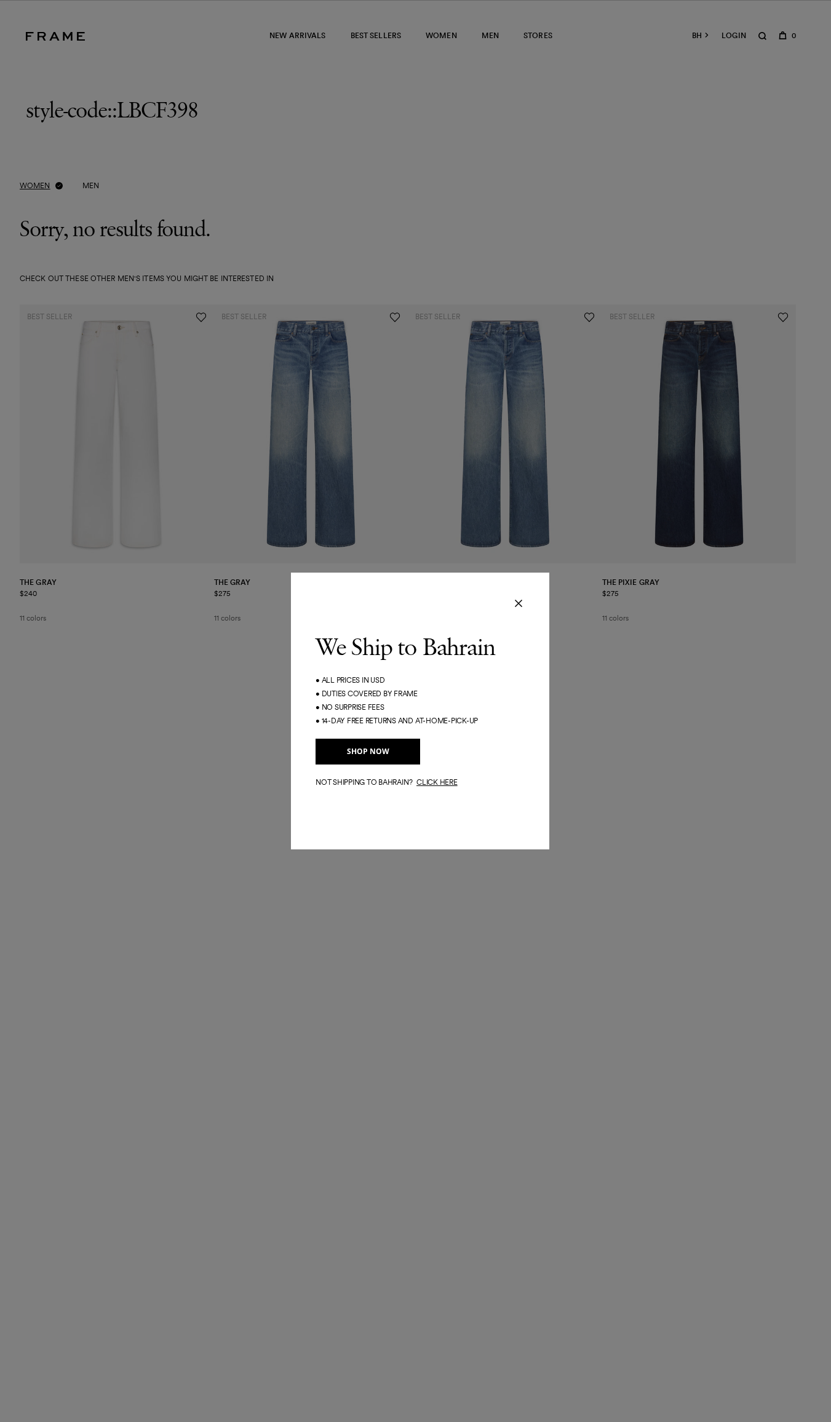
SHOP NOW (368, 751)
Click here (437, 782)
